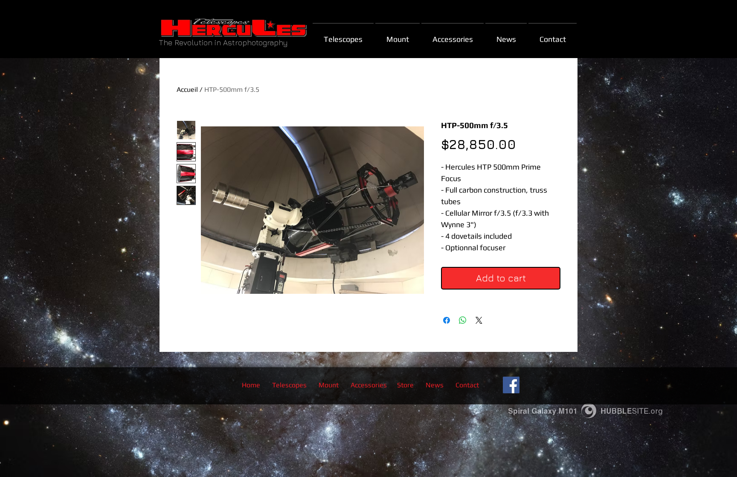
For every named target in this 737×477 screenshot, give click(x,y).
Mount (329, 385)
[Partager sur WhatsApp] (463, 320)
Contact (467, 385)
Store (405, 385)
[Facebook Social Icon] (511, 385)
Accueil (187, 89)
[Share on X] (479, 320)
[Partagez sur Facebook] (446, 320)
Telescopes (289, 385)
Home (251, 385)
